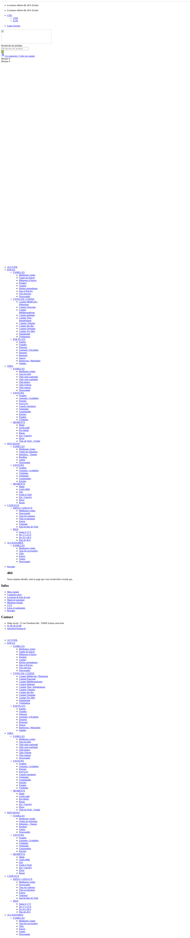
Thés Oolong (25, 385)
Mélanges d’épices (27, 280)
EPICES (11, 269)
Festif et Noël (25, 494)
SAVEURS (18, 393)
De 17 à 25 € (25, 534)
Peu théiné (24, 430)
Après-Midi (24, 489)
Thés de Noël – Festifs (29, 441)
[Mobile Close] (3, 635)
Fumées (22, 417)
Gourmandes (25, 411)
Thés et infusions (27, 518)
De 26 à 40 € (25, 537)
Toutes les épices (27, 277)
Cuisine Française (27, 307)
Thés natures (25, 387)
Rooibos (23, 457)
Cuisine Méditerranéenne (27, 311)
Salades (22, 363)
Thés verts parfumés (28, 379)
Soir (21, 492)
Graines (22, 285)
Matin (21, 425)
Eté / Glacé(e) (25, 435)
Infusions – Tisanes (28, 454)
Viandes (23, 344)
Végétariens (24, 336)
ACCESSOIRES (15, 543)
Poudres (23, 283)
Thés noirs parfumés (28, 376)
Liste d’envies (13, 26)
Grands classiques (27, 406)
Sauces (22, 358)
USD (9, 15)
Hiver (21, 438)
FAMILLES (19, 272)
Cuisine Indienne (27, 315)
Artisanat (23, 524)
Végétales (23, 419)
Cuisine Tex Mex (27, 331)
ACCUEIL (12, 267)
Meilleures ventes (27, 275)
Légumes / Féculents (28, 350)
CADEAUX (13, 505)
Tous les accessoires (28, 551)
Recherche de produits (11, 45)
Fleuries (22, 401)
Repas (22, 433)
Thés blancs (24, 382)
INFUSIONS (13, 443)
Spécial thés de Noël (28, 526)
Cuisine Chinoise (27, 323)
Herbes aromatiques (28, 288)
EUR (15, 20)
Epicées (22, 414)
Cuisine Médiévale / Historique (28, 303)
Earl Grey (23, 403)
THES (10, 366)
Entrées (22, 342)
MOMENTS (19, 422)
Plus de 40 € (25, 540)
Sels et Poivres (26, 291)
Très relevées (25, 293)
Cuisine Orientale (27, 328)
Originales (24, 409)
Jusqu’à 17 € (25, 532)
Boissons (23, 355)
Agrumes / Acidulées (29, 398)
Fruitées (22, 395)
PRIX (16, 529)
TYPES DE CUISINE (23, 299)
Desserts (23, 352)
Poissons (23, 347)
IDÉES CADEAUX (23, 508)
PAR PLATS (19, 339)
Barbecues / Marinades (29, 360)
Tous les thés (25, 374)
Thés (21, 553)
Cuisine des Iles (26, 326)
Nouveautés (24, 296)
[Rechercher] (2, 51)
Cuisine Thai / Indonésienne (25, 319)
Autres (22, 460)
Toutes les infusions (28, 451)
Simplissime (24, 334)
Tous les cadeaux (27, 516)
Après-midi (24, 427)
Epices (22, 521)
